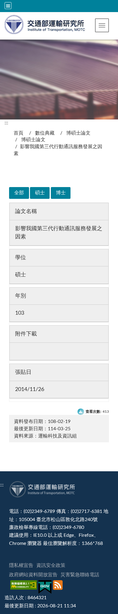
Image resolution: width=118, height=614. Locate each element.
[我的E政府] (45, 587)
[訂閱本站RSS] (58, 587)
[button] (102, 25)
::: (6, 122)
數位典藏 (44, 133)
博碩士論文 (78, 133)
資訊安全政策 (50, 565)
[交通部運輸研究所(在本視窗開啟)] (45, 24)
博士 (61, 192)
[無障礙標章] (24, 587)
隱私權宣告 (21, 565)
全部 (19, 192)
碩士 (40, 192)
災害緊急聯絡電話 (80, 574)
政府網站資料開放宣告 (33, 574)
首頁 (18, 133)
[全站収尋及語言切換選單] (8, 5)
